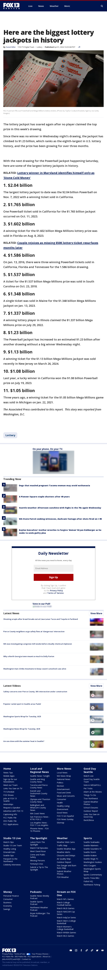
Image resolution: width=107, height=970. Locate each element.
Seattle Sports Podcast (36, 902)
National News (63, 779)
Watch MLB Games (65, 908)
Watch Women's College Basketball (65, 927)
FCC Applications (10, 824)
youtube (71, 950)
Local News (62, 772)
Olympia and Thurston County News (40, 800)
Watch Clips (8, 842)
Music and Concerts (66, 796)
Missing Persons (37, 860)
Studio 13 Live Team (12, 845)
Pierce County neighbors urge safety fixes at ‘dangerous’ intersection (34, 631)
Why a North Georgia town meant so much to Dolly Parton (28, 656)
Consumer (61, 799)
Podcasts (36, 892)
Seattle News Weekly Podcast (39, 897)
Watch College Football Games (64, 903)
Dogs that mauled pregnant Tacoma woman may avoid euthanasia (54, 485)
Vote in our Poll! (41, 603)
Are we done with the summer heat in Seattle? (23, 741)
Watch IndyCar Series (66, 917)
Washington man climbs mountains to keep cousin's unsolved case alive (34, 668)
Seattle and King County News (37, 780)
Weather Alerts (63, 852)
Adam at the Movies (93, 791)
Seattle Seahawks (91, 842)
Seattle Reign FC (91, 858)
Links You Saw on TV (12, 788)
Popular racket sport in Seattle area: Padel (22, 704)
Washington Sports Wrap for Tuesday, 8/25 (22, 716)
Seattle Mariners (91, 845)
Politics (60, 782)
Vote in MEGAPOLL (92, 785)
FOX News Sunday (65, 819)
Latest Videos (12, 685)
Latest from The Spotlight (37, 843)
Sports (88, 838)
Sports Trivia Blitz (91, 878)
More (67, 6)
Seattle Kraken (90, 855)
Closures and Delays (66, 855)
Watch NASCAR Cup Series (66, 912)
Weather (62, 838)
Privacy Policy (56, 590)
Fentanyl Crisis (36, 863)
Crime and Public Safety (37, 855)
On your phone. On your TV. (48, 449)
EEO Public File (10, 821)
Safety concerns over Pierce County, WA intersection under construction (35, 691)
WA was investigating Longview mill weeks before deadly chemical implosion (37, 644)
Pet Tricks (88, 788)
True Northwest (91, 798)
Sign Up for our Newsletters (10, 780)
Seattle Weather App (66, 848)
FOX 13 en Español (65, 816)
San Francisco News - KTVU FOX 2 (40, 818)
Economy (7, 905)
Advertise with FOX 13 (13, 811)
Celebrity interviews (12, 864)
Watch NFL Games (65, 899)
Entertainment (63, 789)
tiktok (86, 950)
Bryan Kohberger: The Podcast (40, 914)
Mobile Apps (8, 776)
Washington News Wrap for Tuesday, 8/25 (21, 729)
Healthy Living (63, 806)
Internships (8, 804)
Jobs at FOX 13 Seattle (10, 799)
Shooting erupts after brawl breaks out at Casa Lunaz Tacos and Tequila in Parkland (40, 619)
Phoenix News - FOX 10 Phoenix (39, 829)
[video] (97, 694)
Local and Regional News (39, 770)
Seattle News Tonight (40, 776)
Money (7, 892)
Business (7, 902)
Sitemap (60, 822)
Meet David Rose (38, 851)
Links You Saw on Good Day (91, 815)
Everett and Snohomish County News (38, 793)
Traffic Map (62, 845)
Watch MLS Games (65, 936)
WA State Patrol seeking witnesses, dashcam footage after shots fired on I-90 (60, 519)
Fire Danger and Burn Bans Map (66, 866)
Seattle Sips (8, 855)
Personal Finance (11, 895)
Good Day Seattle (90, 770)
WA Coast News (37, 813)
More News (64, 768)
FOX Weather (63, 877)
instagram (76, 950)
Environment (62, 809)
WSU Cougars (90, 865)
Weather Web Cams (66, 842)
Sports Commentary (93, 874)
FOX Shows (8, 795)
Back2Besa (89, 820)
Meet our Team (10, 785)
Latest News (11, 613)
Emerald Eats (9, 852)
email (102, 950)
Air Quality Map (64, 858)
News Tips (8, 772)
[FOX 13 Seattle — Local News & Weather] (12, 6)
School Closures (91, 807)
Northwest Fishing (92, 884)
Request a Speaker (11, 807)
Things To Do (90, 795)
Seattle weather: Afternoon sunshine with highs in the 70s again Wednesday (60, 507)
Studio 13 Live (12, 838)
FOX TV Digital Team (26, 47)
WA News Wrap (64, 776)
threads (92, 950)
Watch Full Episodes (39, 848)
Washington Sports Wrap (92, 870)
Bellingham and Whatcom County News (38, 807)
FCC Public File (9, 817)
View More (96, 613)
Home (7, 768)
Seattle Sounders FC (93, 848)
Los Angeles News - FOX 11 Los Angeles (39, 823)
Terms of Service (55, 593)
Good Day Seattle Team (92, 780)
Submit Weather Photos (91, 803)
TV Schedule (8, 791)
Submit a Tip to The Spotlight (39, 868)
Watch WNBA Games (66, 932)
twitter (97, 950)
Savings (6, 909)
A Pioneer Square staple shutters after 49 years (44, 496)
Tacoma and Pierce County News (39, 786)
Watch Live (88, 776)
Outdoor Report (91, 811)
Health (60, 802)
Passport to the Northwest (10, 860)
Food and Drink (64, 792)
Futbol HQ (88, 881)
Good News (62, 812)
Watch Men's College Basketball (66, 922)
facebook (81, 950)
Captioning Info (10, 814)
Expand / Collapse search (102, 6)
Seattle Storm (90, 852)
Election (60, 786)
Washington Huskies (93, 862)
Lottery (39, 47)
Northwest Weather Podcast (39, 908)
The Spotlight (38, 838)
